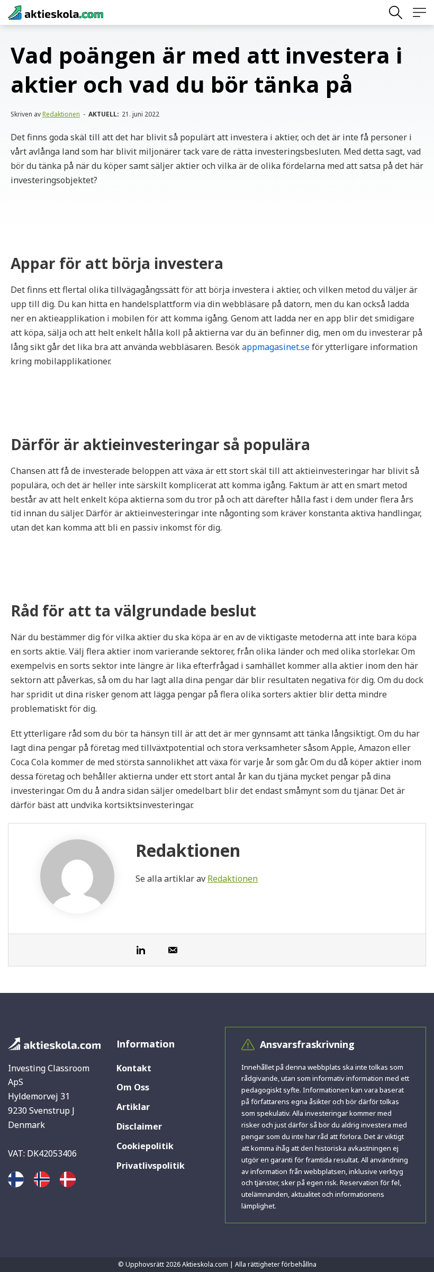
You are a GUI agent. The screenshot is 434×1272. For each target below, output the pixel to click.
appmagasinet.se (276, 347)
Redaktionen (61, 114)
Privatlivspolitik (150, 1165)
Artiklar (133, 1107)
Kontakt (133, 1068)
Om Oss (132, 1087)
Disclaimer (139, 1126)
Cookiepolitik (145, 1146)
